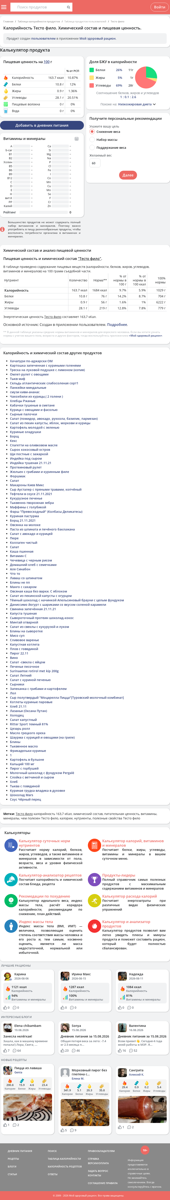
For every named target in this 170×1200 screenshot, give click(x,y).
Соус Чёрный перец (25, 799)
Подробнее (117, 324)
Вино (14, 658)
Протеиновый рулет (26, 467)
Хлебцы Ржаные (22, 401)
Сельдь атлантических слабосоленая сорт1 (44, 383)
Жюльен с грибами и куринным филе (39, 472)
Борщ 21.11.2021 (23, 520)
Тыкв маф (17, 379)
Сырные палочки (23, 414)
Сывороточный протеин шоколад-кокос (42, 618)
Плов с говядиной (24, 649)
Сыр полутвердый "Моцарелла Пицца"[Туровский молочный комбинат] (67, 697)
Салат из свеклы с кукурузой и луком (39, 627)
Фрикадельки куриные (28, 751)
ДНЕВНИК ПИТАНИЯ (20, 1151)
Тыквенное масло (24, 746)
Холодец (17, 715)
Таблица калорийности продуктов (39, 21)
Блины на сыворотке (26, 631)
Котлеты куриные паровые (31, 702)
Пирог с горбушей (24, 768)
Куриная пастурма (24, 516)
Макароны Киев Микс (27, 485)
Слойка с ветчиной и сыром (32, 777)
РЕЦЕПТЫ (13, 1158)
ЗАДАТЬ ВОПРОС (98, 1171)
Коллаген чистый (23, 542)
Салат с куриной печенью (30, 680)
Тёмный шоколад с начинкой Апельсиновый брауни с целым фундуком (67, 600)
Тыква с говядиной (25, 786)
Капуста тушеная (23, 613)
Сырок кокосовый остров (30, 449)
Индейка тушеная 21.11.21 (30, 463)
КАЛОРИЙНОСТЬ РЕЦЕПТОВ (65, 1166)
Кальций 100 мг (22, 764)
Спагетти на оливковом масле (34, 445)
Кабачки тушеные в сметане (32, 405)
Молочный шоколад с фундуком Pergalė (42, 773)
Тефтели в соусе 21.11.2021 (31, 494)
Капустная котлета (24, 644)
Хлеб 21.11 (18, 706)
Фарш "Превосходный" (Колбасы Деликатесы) (46, 511)
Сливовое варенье (24, 640)
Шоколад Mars (21, 795)
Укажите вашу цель (104, 126)
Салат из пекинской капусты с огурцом (41, 596)
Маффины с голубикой (28, 507)
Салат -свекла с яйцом (27, 662)
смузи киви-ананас (25, 392)
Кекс (13, 441)
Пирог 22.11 (19, 653)
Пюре (14, 538)
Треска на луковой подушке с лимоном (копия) (47, 370)
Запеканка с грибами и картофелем (38, 689)
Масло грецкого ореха (27, 733)
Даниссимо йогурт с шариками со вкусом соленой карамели (58, 604)
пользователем (43, 38)
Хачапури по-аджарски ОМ (31, 361)
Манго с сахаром (23, 587)
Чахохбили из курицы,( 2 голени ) (36, 396)
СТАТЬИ (12, 1174)
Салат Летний (20, 675)
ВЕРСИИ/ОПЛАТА (98, 1163)
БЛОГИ (12, 1166)
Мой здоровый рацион (97, 38)
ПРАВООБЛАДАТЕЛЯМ (101, 1151)
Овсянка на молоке (25, 525)
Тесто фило (117, 21)
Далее (128, 175)
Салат (14, 480)
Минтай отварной (24, 622)
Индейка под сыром (26, 458)
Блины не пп (20, 582)
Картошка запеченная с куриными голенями (45, 365)
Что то (15, 573)
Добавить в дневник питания (41, 125)
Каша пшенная (21, 551)
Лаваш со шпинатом (26, 578)
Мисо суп (17, 635)
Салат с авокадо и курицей (31, 534)
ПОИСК (52, 1151)
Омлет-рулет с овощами (29, 374)
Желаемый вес (100, 155)
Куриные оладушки (25, 432)
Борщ (14, 436)
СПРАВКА (93, 1158)
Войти (159, 7)
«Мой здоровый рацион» (145, 335)
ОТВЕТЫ (53, 1174)
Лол (13, 693)
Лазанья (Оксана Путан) (28, 711)
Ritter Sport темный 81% (29, 724)
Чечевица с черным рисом (31, 560)
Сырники (17, 684)
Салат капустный (23, 720)
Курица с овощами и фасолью (34, 410)
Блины (15, 742)
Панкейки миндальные (28, 387)
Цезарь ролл (20, 728)
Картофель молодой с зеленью (34, 427)
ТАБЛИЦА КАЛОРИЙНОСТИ (64, 1158)
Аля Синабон (20, 569)
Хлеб (14, 782)
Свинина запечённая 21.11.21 (33, 609)
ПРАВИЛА (112, 1183)
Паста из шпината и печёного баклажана (42, 529)
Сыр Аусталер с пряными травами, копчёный (45, 489)
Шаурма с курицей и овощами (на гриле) (42, 737)
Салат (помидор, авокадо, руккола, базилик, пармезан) (54, 418)
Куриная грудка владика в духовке (37, 790)
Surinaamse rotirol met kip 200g (34, 671)
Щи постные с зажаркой (29, 454)
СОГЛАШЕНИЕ (96, 1183)
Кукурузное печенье (26, 498)
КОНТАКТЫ (94, 1175)
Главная (8, 21)
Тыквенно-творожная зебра (32, 503)
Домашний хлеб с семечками (33, 565)
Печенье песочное (24, 666)
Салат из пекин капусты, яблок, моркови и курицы (50, 423)
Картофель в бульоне (27, 759)
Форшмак (17, 476)
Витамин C (18, 556)
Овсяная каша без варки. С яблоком (38, 591)
